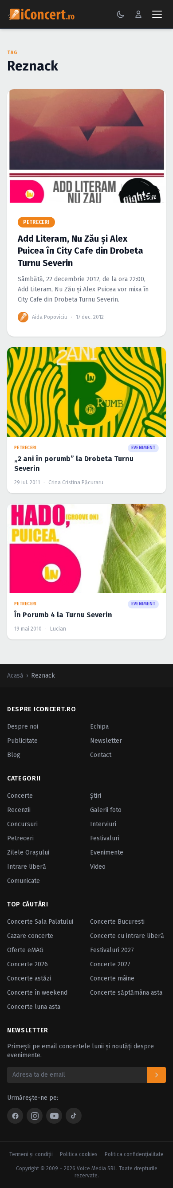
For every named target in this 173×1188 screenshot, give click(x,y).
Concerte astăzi (29, 978)
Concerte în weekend (37, 992)
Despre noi (22, 726)
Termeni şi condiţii (31, 1154)
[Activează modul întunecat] (121, 14)
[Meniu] (157, 14)
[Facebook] (15, 1116)
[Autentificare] (138, 14)
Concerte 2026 (27, 964)
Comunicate (23, 881)
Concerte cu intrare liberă (127, 936)
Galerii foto (106, 810)
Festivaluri (104, 838)
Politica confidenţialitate (134, 1154)
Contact (100, 755)
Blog (13, 755)
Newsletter (106, 741)
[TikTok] (74, 1116)
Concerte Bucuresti (117, 921)
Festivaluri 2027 (112, 950)
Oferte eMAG (25, 950)
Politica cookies (79, 1154)
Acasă (15, 675)
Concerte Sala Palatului (40, 921)
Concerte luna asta (33, 1007)
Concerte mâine (112, 978)
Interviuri (103, 824)
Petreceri (20, 838)
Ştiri (95, 796)
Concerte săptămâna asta (126, 992)
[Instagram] (35, 1116)
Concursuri (22, 824)
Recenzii (19, 810)
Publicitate (22, 741)
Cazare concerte (30, 936)
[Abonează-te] (156, 1075)
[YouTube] (54, 1116)
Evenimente (106, 852)
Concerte (20, 796)
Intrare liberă (26, 866)
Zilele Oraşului (28, 852)
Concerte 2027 (110, 964)
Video (98, 866)
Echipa (99, 726)
